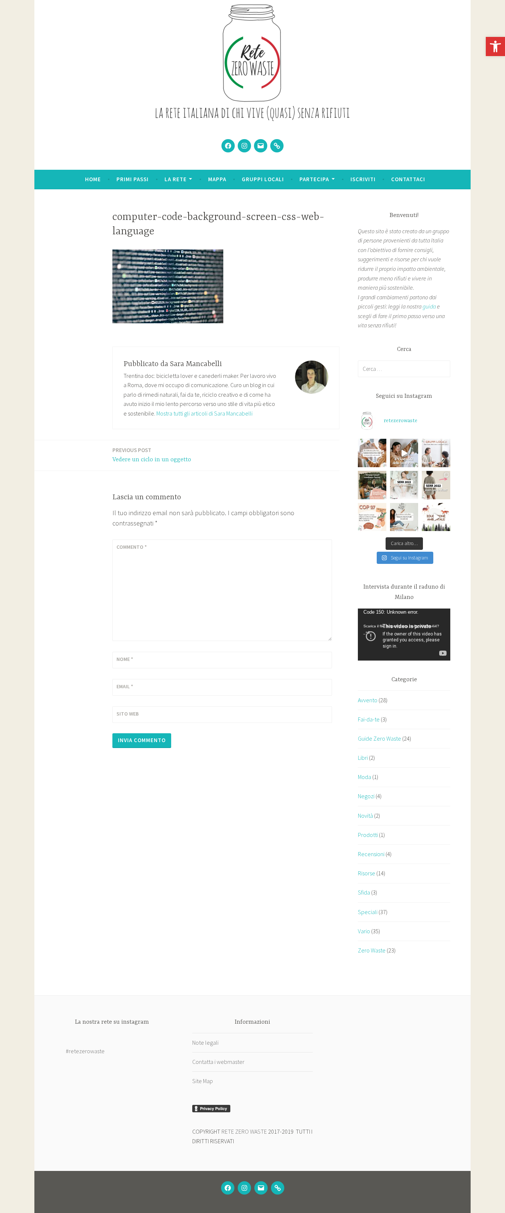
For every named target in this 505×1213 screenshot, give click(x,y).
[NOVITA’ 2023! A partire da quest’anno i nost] (372, 485)
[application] (404, 635)
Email (124, 686)
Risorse (366, 873)
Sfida (364, 892)
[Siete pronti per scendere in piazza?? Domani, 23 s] (404, 517)
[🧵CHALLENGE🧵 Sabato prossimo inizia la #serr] (436, 485)
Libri (363, 757)
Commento (131, 547)
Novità (365, 815)
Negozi (366, 796)
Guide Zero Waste (379, 738)
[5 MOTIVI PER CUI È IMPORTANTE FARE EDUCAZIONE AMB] (436, 517)
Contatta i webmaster (218, 1061)
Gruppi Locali (263, 179)
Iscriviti (363, 179)
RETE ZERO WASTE (244, 1131)
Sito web (127, 713)
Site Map (202, 1081)
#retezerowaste (85, 1051)
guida (429, 306)
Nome (124, 659)
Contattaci (408, 179)
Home (93, 179)
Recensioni (371, 854)
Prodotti (368, 834)
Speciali (367, 912)
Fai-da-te (369, 719)
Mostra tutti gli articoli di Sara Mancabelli (204, 413)
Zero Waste (372, 950)
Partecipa (314, 179)
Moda (364, 776)
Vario (364, 931)
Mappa (217, 179)
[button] (495, 46)
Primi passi (132, 179)
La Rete (176, 179)
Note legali (205, 1042)
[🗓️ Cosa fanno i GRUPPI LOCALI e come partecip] (436, 453)
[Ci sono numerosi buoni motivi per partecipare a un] (404, 453)
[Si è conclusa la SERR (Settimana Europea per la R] (404, 485)
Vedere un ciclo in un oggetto (151, 455)
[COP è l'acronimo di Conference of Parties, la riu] (372, 517)
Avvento (367, 700)
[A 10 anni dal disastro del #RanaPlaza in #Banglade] (372, 453)
